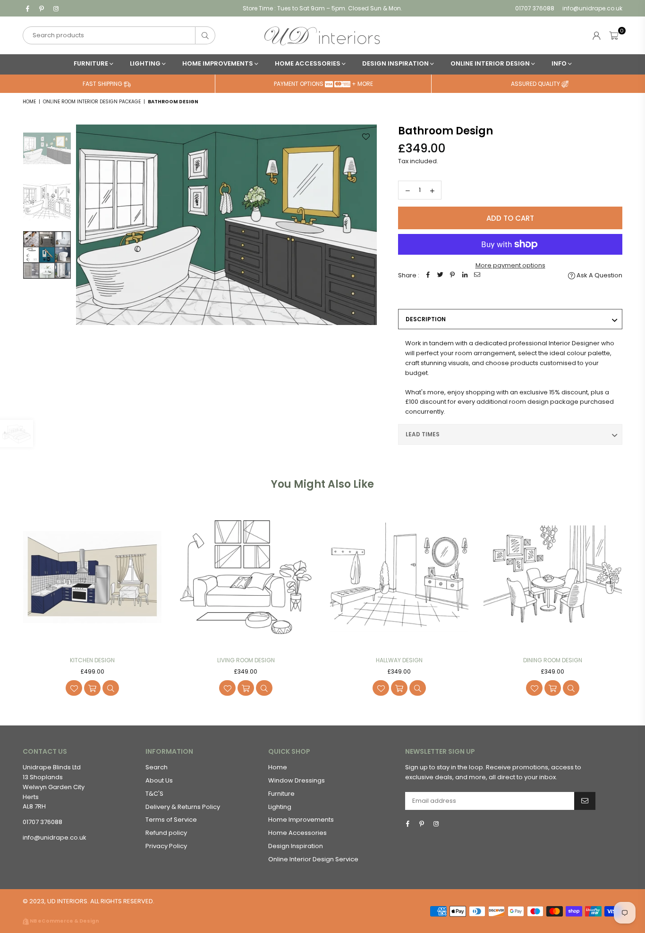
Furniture (92, 63)
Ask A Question (598, 275)
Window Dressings (296, 780)
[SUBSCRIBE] (584, 801)
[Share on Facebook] (428, 276)
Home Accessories (308, 63)
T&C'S (154, 793)
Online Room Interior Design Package (92, 101)
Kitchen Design (92, 660)
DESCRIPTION (426, 319)
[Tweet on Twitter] (440, 276)
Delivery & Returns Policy (182, 806)
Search (156, 767)
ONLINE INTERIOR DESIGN (490, 63)
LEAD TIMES (423, 434)
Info (560, 63)
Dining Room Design (552, 660)
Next (368, 275)
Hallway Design (399, 660)
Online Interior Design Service (313, 859)
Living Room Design (246, 660)
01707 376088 (534, 8)
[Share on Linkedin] (464, 276)
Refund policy (166, 832)
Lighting (146, 63)
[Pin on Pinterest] (452, 276)
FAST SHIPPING (103, 84)
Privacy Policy (166, 845)
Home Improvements (218, 63)
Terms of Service (171, 819)
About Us (159, 780)
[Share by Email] (477, 276)
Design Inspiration (396, 63)
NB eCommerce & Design (64, 921)
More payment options (510, 265)
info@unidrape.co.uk (591, 8)
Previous (84, 275)
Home (29, 101)
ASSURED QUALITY (536, 84)
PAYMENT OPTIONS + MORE (323, 84)
